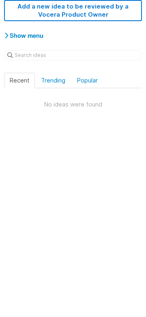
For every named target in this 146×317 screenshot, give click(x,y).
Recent (19, 80)
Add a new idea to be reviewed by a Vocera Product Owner (73, 10)
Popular (87, 80)
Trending (53, 80)
